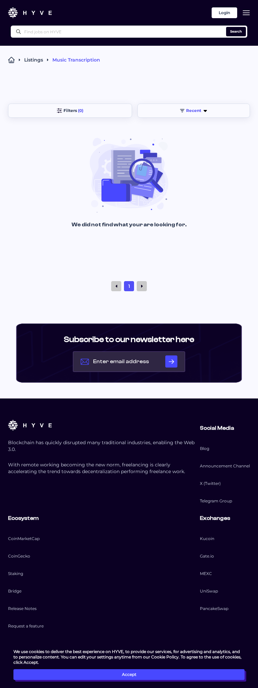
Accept (129, 674)
